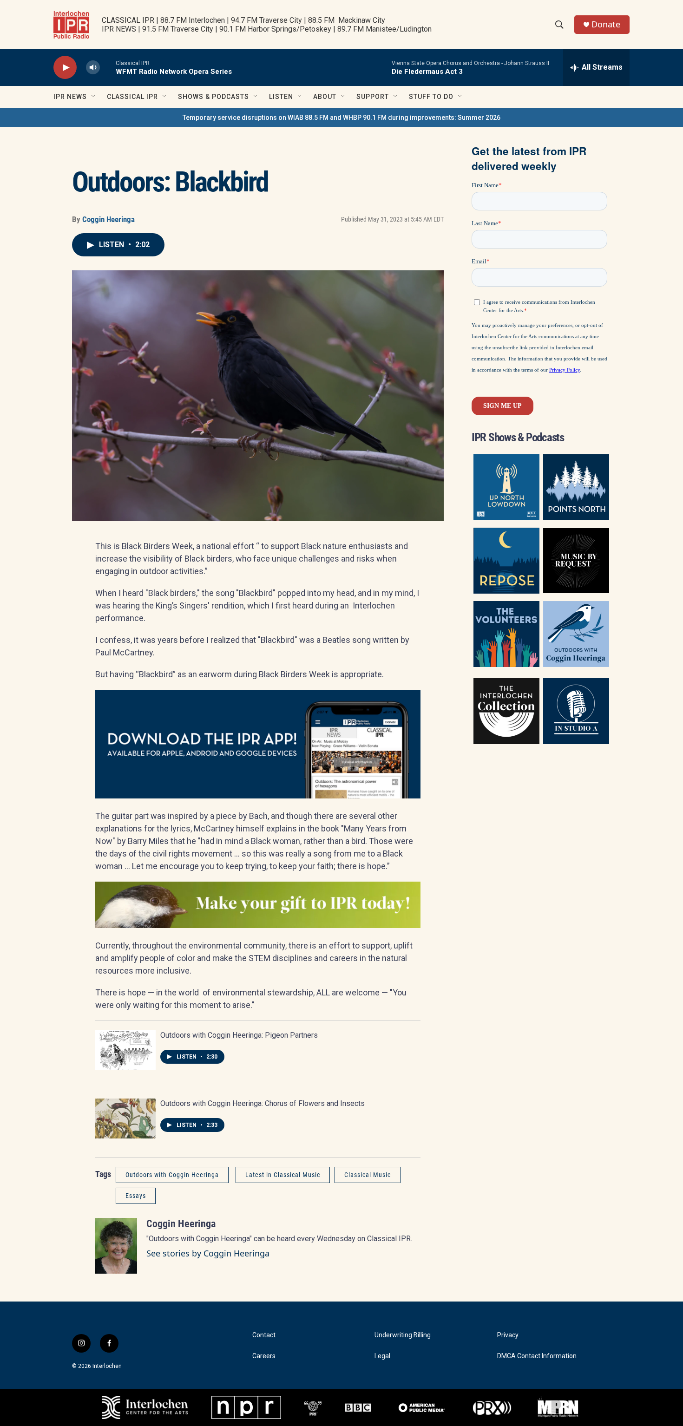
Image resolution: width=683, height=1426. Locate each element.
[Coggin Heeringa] (116, 1246)
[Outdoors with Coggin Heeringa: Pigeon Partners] (125, 1050)
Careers (264, 1356)
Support (372, 96)
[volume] (93, 67)
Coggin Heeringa (108, 219)
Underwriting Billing (402, 1335)
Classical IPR (132, 96)
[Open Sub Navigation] (94, 96)
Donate (605, 24)
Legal (382, 1356)
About (324, 96)
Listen (281, 96)
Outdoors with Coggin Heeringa (172, 1174)
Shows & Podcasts (213, 96)
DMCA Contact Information (537, 1356)
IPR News (70, 96)
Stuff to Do (431, 96)
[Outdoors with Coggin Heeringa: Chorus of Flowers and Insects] (125, 1118)
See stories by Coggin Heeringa (207, 1253)
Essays (135, 1195)
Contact (264, 1335)
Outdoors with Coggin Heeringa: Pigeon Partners (239, 1035)
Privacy (508, 1335)
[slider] (107, 67)
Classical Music (367, 1174)
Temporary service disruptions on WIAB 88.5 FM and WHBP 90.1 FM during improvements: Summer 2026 (341, 117)
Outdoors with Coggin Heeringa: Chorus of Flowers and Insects (262, 1103)
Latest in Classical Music (282, 1174)
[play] (65, 67)
